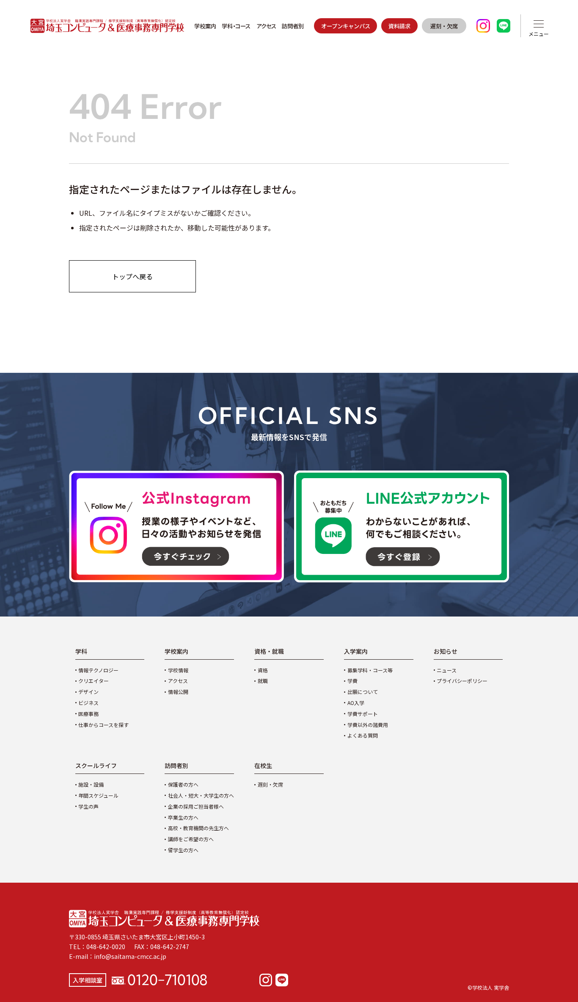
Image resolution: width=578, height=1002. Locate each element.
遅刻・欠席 (444, 26)
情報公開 (178, 691)
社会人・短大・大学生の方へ (201, 795)
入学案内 (356, 651)
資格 (263, 670)
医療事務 (88, 713)
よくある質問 (362, 735)
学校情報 (178, 670)
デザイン (88, 691)
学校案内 (205, 26)
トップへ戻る (132, 276)
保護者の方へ (183, 784)
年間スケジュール (98, 795)
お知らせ (445, 651)
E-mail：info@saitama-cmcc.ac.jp (117, 956)
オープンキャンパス (345, 26)
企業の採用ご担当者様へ (196, 806)
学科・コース (236, 26)
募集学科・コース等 (370, 670)
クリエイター (93, 680)
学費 (352, 680)
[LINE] (281, 980)
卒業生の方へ (183, 817)
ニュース (447, 670)
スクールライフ (96, 765)
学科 (81, 651)
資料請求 (399, 26)
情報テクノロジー (98, 670)
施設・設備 (91, 784)
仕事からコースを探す (103, 724)
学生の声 (88, 806)
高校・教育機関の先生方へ (198, 827)
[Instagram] (265, 980)
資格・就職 (269, 651)
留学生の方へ (183, 849)
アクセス (266, 26)
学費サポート (362, 713)
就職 (263, 680)
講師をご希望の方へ (191, 838)
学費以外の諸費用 (367, 724)
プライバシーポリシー (462, 680)
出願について (362, 691)
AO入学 (355, 702)
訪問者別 (293, 26)
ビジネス (88, 702)
